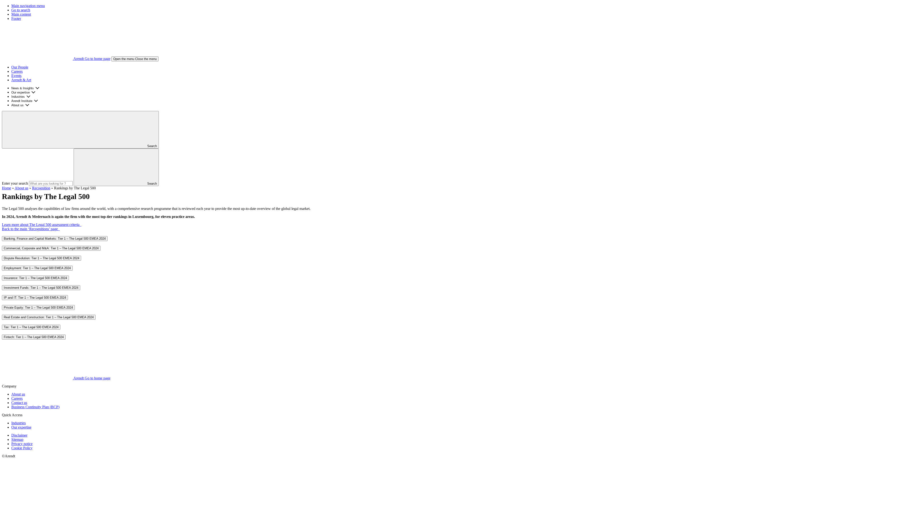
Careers (17, 71)
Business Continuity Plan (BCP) (35, 407)
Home (6, 188)
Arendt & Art (21, 80)
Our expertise (20, 92)
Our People (19, 67)
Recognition (41, 188)
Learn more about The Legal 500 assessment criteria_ (41, 225)
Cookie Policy (22, 448)
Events (16, 76)
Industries (18, 96)
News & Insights (22, 88)
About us (17, 105)
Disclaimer (19, 435)
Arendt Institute (21, 101)
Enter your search (15, 183)
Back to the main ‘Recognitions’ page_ (31, 229)
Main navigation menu (28, 6)
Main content (21, 14)
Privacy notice (22, 444)
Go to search (20, 10)
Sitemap (17, 440)
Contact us (19, 403)
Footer (16, 19)
